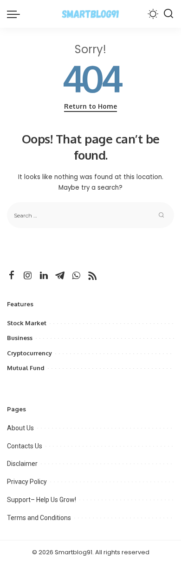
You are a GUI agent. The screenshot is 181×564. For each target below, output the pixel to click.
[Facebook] (11, 275)
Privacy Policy (27, 481)
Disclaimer (22, 463)
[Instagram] (27, 275)
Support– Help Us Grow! (41, 499)
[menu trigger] (16, 14)
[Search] (168, 14)
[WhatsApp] (76, 275)
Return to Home (90, 106)
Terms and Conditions (39, 517)
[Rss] (92, 275)
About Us (20, 428)
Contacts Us (24, 446)
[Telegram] (60, 275)
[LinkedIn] (43, 275)
